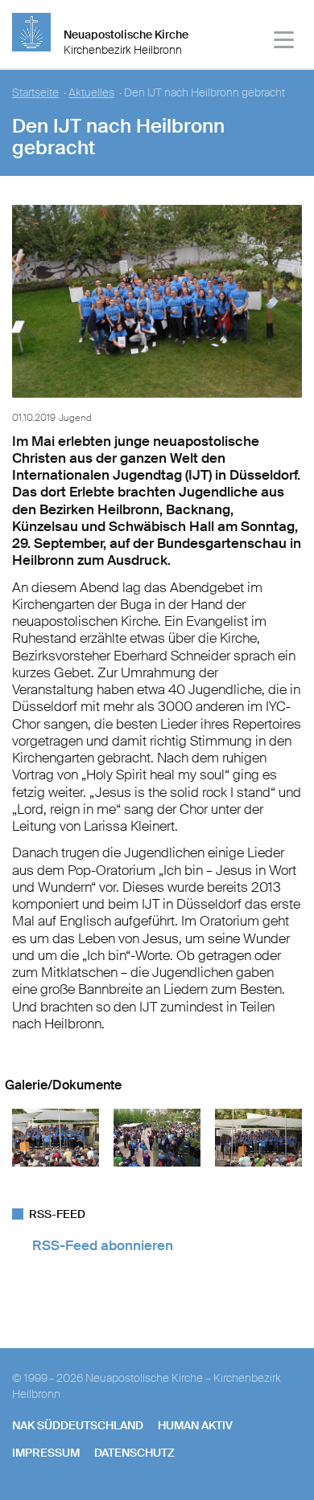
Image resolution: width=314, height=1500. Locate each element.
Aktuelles (91, 93)
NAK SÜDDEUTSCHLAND (77, 1425)
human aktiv (195, 1425)
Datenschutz (134, 1452)
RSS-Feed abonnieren (102, 1245)
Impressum (46, 1452)
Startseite (35, 93)
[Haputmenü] (284, 42)
